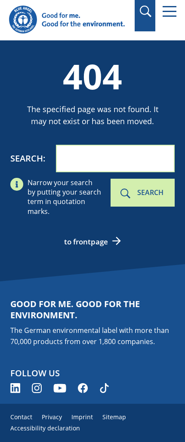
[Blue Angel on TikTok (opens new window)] (104, 388)
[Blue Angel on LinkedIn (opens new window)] (15, 388)
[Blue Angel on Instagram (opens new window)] (37, 388)
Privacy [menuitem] (52, 417)
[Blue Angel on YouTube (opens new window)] (59, 388)
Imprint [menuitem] (82, 417)
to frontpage (86, 242)
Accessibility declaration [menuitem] (45, 428)
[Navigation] (169, 11)
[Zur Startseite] (67, 20)
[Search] (145, 11)
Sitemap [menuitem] (114, 417)
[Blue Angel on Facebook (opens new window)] (83, 388)
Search (26, 158)
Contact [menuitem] (21, 417)
